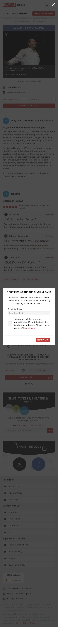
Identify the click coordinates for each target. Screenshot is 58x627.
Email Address (15, 309)
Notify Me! (43, 339)
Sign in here (29, 328)
